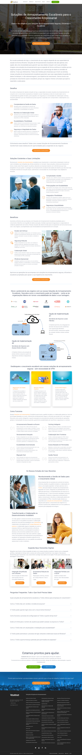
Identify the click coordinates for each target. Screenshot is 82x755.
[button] (41, 598)
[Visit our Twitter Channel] (35, 748)
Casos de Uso (37, 1)
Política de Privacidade (53, 753)
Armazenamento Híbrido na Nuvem (48, 737)
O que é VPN (59, 737)
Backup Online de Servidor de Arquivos (48, 742)
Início (70, 753)
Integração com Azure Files (31, 740)
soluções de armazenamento (25, 162)
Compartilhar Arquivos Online (47, 733)
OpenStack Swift (44, 703)
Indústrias (31, 1)
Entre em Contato (33, 666)
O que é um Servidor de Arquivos (63, 722)
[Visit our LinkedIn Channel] (45, 748)
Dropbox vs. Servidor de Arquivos (63, 700)
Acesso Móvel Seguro (60, 387)
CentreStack (37, 522)
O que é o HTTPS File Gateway (62, 735)
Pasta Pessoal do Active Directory (47, 735)
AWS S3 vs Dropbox (29, 732)
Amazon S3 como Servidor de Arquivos (33, 730)
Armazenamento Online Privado (47, 720)
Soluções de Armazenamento (22, 414)
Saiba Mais (20, 582)
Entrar (43, 1)
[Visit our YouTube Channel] (39, 748)
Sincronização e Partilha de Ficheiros (32, 718)
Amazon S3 (28, 728)
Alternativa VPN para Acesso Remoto (63, 698)
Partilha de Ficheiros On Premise (31, 700)
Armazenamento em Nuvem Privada (48, 722)
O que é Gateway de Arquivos (62, 733)
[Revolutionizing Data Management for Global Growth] (22, 492)
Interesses (25, 1)
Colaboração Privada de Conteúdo (48, 715)
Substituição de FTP (29, 726)
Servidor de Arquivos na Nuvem (62, 720)
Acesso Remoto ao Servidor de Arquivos (33, 704)
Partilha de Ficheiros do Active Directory (33, 702)
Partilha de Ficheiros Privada (31, 698)
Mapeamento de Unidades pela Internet (33, 710)
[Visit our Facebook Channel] (42, 748)
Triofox (40, 487)
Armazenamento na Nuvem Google (48, 698)
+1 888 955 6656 (48, 666)
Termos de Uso (61, 753)
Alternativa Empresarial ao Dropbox (63, 702)
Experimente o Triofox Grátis (41, 43)
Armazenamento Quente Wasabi (31, 742)
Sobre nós (66, 753)
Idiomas (48, 1)
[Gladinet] (14, 2)
